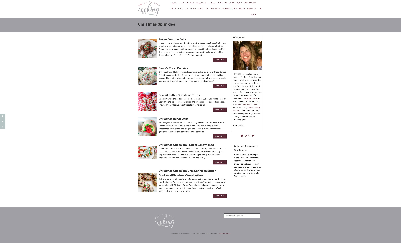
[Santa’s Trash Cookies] (147, 77)
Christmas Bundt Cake (173, 118)
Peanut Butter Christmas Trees (179, 95)
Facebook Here (250, 98)
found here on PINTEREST (248, 104)
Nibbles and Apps (194, 9)
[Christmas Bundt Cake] (147, 127)
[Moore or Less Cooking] (150, 9)
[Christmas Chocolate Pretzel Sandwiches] (147, 153)
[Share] (2, 116)
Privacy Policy (224, 233)
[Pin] (2, 121)
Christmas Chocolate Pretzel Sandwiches (186, 144)
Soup (253, 15)
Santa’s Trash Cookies (173, 68)
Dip (206, 9)
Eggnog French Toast (233, 9)
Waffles (251, 9)
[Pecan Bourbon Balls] (147, 49)
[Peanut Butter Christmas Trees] (147, 102)
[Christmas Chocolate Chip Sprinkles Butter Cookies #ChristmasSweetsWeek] (147, 183)
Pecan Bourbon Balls (172, 39)
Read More (220, 60)
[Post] (2, 126)
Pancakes (215, 9)
